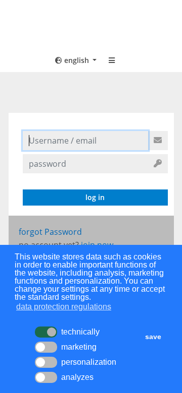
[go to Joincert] (91, 26)
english (76, 60)
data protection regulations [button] (63, 306)
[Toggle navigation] (112, 60)
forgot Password (50, 231)
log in (95, 197)
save (153, 337)
